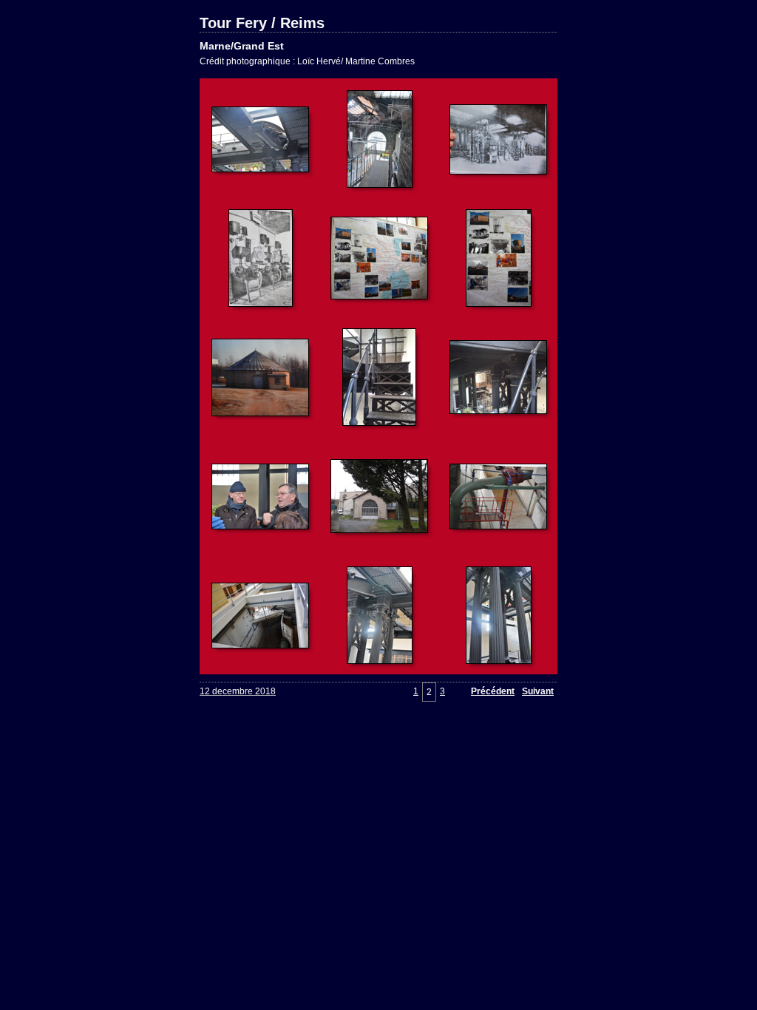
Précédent (493, 691)
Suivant (538, 691)
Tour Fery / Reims (262, 23)
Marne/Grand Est (242, 46)
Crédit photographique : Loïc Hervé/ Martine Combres (307, 61)
